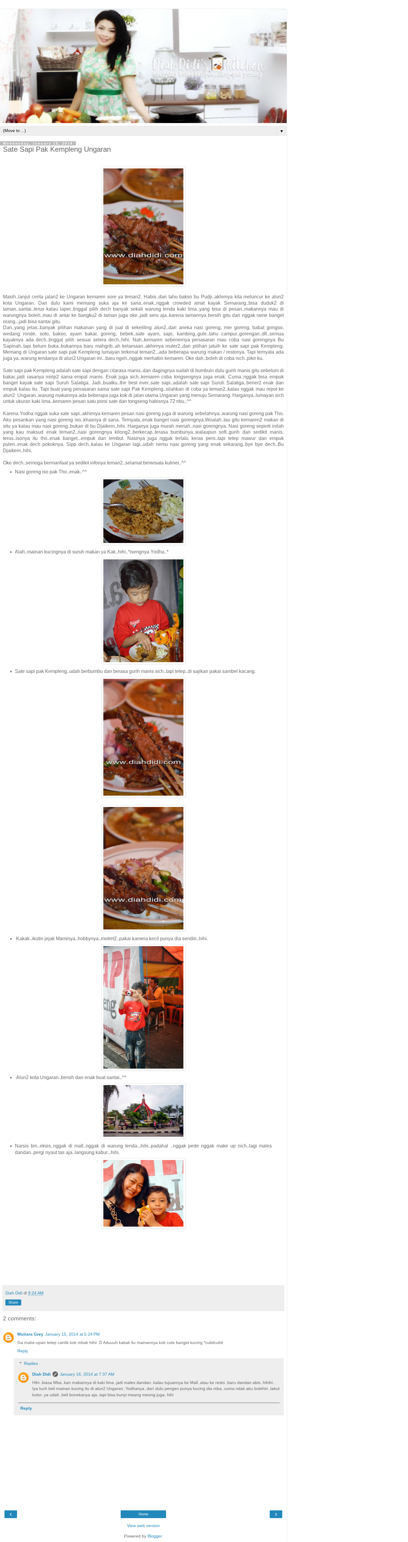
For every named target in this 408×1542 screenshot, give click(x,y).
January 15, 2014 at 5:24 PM (72, 1334)
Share (13, 1302)
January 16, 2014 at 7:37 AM (87, 1374)
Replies (31, 1363)
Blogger (155, 1536)
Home (143, 1514)
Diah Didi (41, 1374)
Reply (22, 1350)
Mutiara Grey (30, 1334)
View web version (143, 1525)
